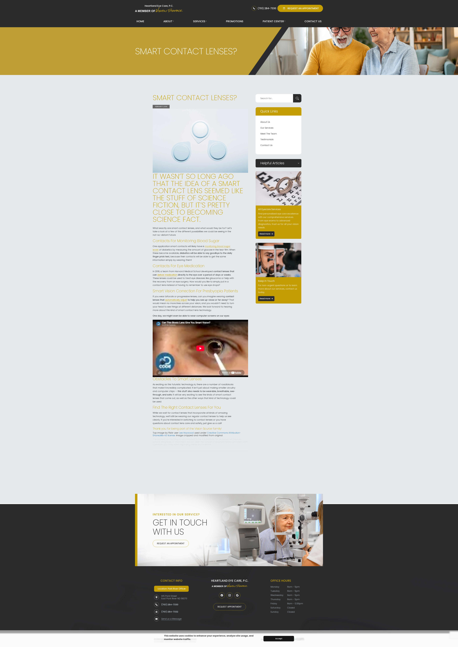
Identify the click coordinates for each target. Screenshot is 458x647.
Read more (265, 233)
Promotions (234, 21)
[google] (237, 595)
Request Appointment (230, 606)
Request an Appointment (171, 543)
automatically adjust (176, 299)
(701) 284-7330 (169, 604)
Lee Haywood (186, 432)
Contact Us (313, 21)
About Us (265, 121)
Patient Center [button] (273, 21)
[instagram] (230, 595)
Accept (278, 638)
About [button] (167, 21)
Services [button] (199, 21)
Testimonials (266, 139)
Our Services (266, 127)
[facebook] (222, 595)
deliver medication (167, 274)
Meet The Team (268, 133)
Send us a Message (171, 619)
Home (140, 21)
